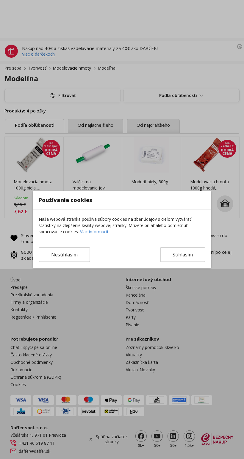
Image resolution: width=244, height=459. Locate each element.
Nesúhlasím (64, 254)
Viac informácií (94, 231)
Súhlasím (183, 254)
